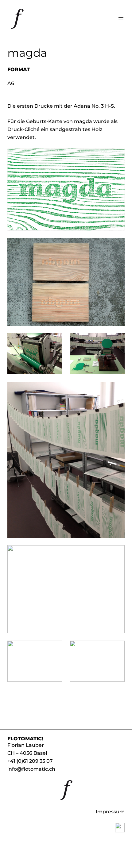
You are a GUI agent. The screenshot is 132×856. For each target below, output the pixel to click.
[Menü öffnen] (121, 18)
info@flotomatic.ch (31, 769)
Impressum (110, 811)
